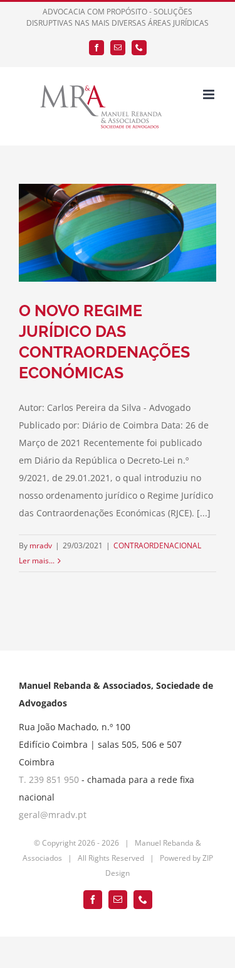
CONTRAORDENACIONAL (157, 545)
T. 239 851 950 (49, 779)
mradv (40, 545)
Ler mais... (37, 560)
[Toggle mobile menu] (209, 94)
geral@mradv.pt (52, 815)
